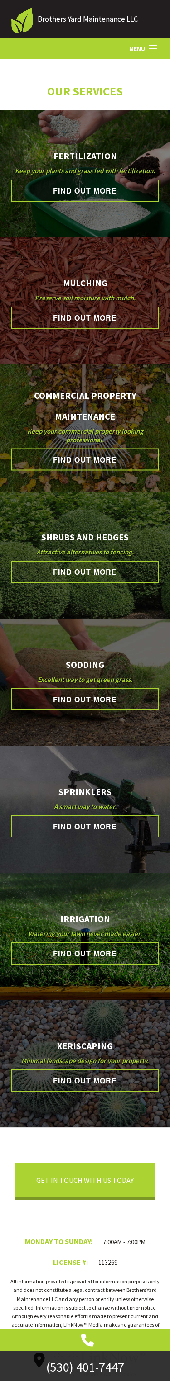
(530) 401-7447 (85, 1367)
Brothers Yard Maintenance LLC (88, 19)
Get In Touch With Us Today (85, 1180)
